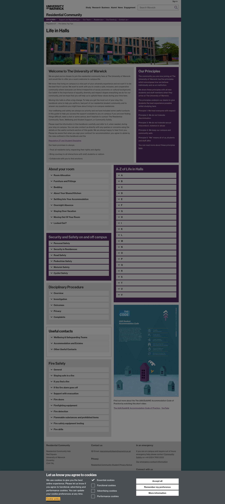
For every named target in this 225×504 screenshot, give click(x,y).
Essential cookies (105, 480)
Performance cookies (108, 496)
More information (157, 493)
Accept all (157, 481)
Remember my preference (157, 487)
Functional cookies (106, 485)
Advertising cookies (107, 491)
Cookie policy (53, 499)
